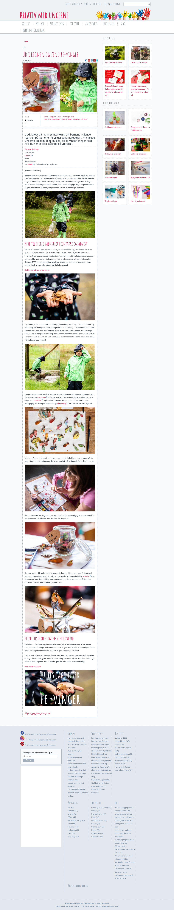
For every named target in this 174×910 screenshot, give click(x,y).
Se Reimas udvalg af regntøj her (37, 270)
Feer (85, 119)
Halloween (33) (73, 830)
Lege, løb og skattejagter (52, 119)
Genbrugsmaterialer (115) (101, 808)
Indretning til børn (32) (123, 770)
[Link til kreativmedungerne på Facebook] (22, 734)
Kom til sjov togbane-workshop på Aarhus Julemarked (123, 833)
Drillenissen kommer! (123, 869)
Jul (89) (71, 808)
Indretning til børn (68, 116)
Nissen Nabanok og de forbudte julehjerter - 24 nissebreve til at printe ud (101, 747)
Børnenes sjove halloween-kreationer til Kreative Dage (124, 875)
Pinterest (94, 60)
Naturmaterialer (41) (99, 820)
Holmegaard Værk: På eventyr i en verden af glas (123, 823)
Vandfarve (76, 119)
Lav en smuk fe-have (139, 62)
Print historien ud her (33, 667)
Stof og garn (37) (98, 827)
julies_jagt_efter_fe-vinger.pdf (38, 714)
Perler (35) (95, 830)
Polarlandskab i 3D (98, 786)
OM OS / (87, 4)
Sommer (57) (73, 811)
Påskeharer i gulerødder (100, 780)
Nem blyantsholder (138, 201)
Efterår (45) (72, 814)
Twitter (97, 60)
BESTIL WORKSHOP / (74, 4)
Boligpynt (53, 116)
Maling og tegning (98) (123, 754)
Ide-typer (74, 24)
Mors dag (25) (73, 836)
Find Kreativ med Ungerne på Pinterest (40, 745)
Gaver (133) (119, 744)
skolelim (30, 164)
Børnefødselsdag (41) (76, 820)
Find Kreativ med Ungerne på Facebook (40, 734)
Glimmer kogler (111, 177)
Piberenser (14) (97, 833)
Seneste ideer (57, 24)
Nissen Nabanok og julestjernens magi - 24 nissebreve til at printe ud (101, 757)
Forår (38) (71, 824)
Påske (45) (72, 817)
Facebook (86, 60)
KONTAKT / (97, 4)
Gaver (59, 116)
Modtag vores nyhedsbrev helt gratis (38, 753)
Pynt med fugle (111, 201)
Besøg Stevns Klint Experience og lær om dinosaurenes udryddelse (124, 814)
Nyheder (40, 24)
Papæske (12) (96, 836)
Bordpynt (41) (120, 764)
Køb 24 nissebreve (112, 4)
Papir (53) (95, 817)
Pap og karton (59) (98, 814)
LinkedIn (92, 60)
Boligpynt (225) (121, 738)
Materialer (108, 24)
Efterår (46, 116)
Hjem (26, 42)
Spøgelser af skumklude (140, 177)
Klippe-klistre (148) (122, 741)
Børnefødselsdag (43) (123, 761)
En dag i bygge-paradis (124, 808)
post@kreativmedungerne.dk (107, 906)
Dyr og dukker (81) (122, 757)
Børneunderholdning (34, 30)
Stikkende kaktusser (113, 127)
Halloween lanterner (113, 154)
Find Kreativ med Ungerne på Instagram (40, 740)
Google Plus (89, 60)
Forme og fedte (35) (122, 767)
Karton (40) (95, 824)
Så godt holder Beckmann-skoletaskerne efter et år (125, 849)
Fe (82, 119)
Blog (123, 24)
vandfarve (28, 156)
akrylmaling (61, 404)
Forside (26, 24)
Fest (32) (71, 833)
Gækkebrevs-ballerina (100, 783)
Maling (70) (95, 811)
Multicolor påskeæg (138, 154)
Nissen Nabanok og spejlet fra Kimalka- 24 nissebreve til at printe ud (101, 767)
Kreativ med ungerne (44, 15)
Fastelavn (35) (73, 827)
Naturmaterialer (66, 119)
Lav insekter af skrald (113, 62)
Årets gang (91, 24)
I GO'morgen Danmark (76, 789)
